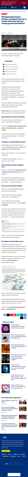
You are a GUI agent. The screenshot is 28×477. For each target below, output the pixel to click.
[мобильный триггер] (2, 8)
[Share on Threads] (5, 30)
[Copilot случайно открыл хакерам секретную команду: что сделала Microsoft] (5, 388)
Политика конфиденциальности (8, 2)
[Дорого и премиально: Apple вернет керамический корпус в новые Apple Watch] (5, 338)
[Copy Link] (8, 30)
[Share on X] (5, 27)
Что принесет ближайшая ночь (10, 73)
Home (2, 11)
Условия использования (6, 4)
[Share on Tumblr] (19, 27)
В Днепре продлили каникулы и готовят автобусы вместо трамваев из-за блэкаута (9, 417)
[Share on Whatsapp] (13, 27)
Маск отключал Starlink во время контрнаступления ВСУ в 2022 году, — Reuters (9, 409)
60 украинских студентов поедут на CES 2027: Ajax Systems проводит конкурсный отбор (18, 377)
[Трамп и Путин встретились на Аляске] (23, 402)
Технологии (4, 13)
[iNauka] (14, 8)
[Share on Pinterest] (11, 27)
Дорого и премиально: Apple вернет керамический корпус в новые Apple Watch (18, 336)
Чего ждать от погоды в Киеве (10, 71)
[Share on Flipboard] (8, 27)
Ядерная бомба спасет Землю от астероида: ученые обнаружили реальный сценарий (18, 357)
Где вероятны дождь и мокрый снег (11, 69)
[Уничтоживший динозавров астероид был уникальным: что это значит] (5, 348)
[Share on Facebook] (2, 27)
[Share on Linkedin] (16, 27)
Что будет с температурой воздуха (11, 66)
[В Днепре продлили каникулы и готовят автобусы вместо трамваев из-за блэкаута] (23, 417)
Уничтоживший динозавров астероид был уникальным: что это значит (18, 346)
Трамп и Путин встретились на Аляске (9, 401)
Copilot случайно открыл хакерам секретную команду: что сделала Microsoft (18, 386)
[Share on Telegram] (2, 30)
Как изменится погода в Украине (10, 64)
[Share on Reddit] (21, 27)
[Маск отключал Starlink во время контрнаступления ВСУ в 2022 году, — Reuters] (23, 409)
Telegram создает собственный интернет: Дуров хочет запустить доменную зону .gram (18, 367)
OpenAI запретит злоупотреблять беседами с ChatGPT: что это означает (18, 326)
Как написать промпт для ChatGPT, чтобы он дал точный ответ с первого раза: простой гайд (9, 426)
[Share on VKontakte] (24, 27)
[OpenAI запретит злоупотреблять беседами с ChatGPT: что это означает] (5, 328)
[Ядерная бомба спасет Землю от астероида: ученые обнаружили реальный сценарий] (5, 358)
